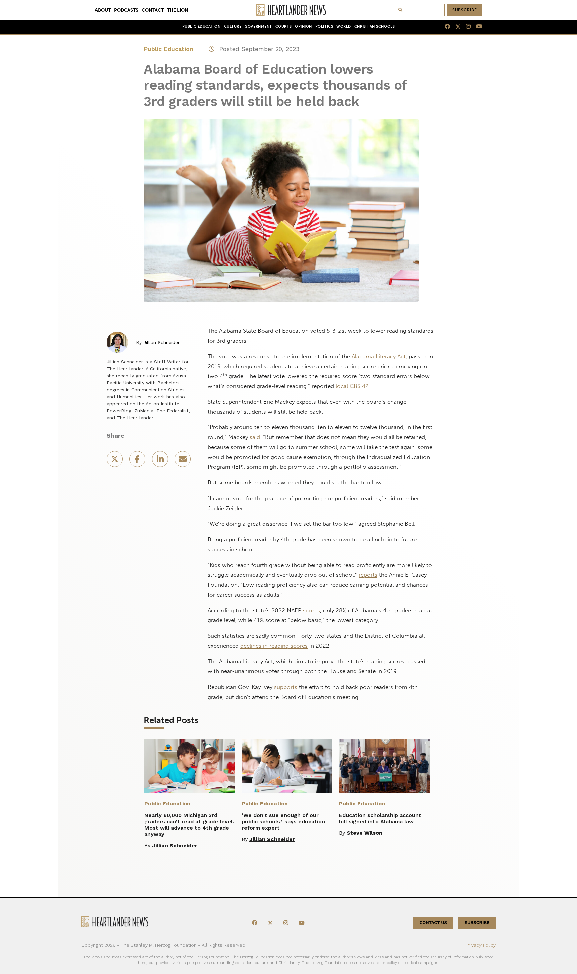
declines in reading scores (274, 645)
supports (285, 687)
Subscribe (464, 10)
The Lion (177, 10)
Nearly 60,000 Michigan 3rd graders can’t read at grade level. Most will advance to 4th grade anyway (189, 824)
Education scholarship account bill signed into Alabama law (380, 818)
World (343, 26)
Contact (153, 10)
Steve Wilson (364, 833)
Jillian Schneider (161, 342)
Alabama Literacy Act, (379, 356)
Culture (233, 26)
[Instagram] (466, 26)
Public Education (201, 26)
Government (258, 26)
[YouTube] (476, 26)
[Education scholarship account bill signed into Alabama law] (384, 766)
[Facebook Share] (138, 461)
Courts (283, 26)
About (103, 10)
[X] (455, 26)
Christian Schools (374, 26)
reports (368, 574)
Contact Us (433, 922)
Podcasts (126, 10)
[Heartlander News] (288, 10)
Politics (324, 26)
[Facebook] (444, 26)
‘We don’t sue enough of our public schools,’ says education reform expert (283, 821)
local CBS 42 (352, 386)
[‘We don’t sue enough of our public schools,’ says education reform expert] (287, 766)
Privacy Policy (481, 945)
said (255, 437)
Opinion (303, 26)
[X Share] (115, 461)
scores (311, 610)
